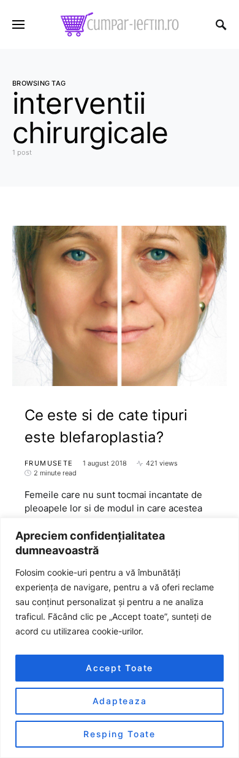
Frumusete (49, 463)
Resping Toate (119, 734)
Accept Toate (119, 668)
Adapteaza (120, 701)
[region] (119, 638)
